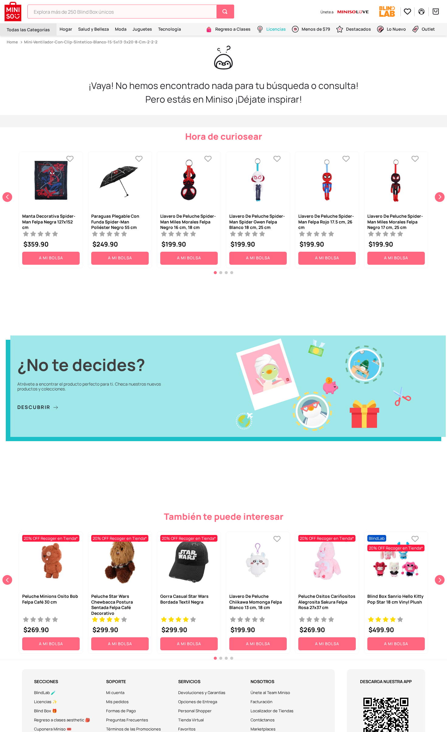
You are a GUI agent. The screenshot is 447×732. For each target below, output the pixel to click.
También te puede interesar (223, 516)
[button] (215, 272)
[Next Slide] (440, 197)
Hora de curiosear (223, 136)
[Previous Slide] (7, 197)
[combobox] (130, 12)
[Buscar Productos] (226, 12)
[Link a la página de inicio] (13, 42)
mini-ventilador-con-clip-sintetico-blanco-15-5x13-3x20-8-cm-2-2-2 (91, 42)
